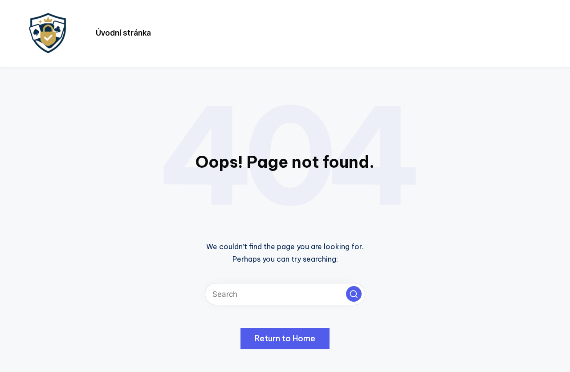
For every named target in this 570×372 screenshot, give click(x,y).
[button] (354, 294)
